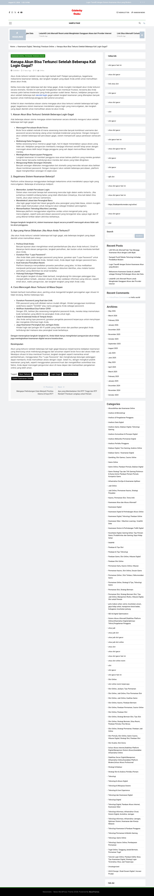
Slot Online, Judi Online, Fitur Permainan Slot (125, 693)
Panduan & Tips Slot (115, 547)
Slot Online (112, 679)
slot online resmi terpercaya (118, 684)
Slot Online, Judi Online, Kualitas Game (122, 698)
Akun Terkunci (24, 374)
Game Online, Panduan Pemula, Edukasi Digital (125, 467)
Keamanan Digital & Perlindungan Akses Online (126, 512)
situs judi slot (113, 633)
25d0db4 (16, 70)
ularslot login (41, 95)
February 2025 (113, 376)
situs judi (111, 628)
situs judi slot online (116, 642)
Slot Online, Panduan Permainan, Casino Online (126, 707)
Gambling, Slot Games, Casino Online (122, 457)
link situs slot (113, 84)
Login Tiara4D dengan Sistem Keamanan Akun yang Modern (108, 2)
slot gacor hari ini (115, 65)
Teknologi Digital (114, 800)
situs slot (111, 647)
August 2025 (113, 348)
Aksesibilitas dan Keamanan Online (121, 408)
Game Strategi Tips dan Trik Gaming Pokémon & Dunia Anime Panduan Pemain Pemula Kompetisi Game (125, 474)
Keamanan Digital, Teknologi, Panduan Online (27, 56)
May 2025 (112, 362)
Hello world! (135, 297)
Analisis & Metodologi (116, 413)
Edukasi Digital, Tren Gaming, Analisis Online (125, 448)
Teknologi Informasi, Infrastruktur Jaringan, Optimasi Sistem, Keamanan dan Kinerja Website (124, 821)
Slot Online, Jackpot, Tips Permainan (122, 689)
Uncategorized (113, 867)
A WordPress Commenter (118, 297)
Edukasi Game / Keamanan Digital (121, 453)
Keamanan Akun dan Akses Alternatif (122, 502)
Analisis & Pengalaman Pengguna (120, 418)
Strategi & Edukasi (115, 767)
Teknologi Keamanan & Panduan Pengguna (124, 829)
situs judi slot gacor (115, 637)
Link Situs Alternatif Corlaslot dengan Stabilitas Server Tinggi (124, 33)
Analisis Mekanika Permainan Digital (122, 439)
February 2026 (113, 320)
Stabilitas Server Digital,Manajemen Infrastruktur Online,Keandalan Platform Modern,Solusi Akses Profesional (123, 759)
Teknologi (112, 776)
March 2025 (112, 372)
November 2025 (114, 334)
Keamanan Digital (115, 507)
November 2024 (114, 390)
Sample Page (74, 23)
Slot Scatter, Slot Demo (117, 743)
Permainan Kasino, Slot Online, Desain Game (125, 571)
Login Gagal (56, 374)
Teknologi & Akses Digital (118, 781)
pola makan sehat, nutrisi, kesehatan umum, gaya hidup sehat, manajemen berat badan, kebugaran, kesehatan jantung (124, 606)
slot (109, 112)
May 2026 (112, 311)
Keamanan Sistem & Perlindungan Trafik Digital (126, 528)
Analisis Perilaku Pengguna (118, 443)
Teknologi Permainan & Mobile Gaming (123, 833)
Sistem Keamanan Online (22, 378)
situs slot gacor (114, 75)
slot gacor (112, 93)
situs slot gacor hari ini (117, 149)
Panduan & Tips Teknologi (118, 552)
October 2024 (113, 395)
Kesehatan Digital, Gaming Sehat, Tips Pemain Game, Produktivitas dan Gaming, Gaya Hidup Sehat (125, 535)
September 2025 (114, 344)
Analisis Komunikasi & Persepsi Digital (123, 434)
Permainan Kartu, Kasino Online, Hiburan (123, 566)
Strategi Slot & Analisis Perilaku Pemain (123, 772)
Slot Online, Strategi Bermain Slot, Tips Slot (124, 717)
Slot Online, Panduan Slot (117, 712)
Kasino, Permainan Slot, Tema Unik (121, 498)
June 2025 (112, 358)
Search (110, 231)
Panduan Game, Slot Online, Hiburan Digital (124, 557)
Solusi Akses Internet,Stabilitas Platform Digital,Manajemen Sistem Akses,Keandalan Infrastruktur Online (124, 750)
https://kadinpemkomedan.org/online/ (122, 205)
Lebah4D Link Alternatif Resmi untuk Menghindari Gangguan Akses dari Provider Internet (57, 33)
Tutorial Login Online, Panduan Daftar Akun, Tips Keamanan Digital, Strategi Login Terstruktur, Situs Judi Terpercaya (124, 859)
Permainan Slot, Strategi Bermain (120, 590)
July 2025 (111, 353)
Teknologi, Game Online (117, 838)
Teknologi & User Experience (119, 790)
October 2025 (113, 339)
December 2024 (114, 386)
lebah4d (111, 543)
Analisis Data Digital (116, 422)
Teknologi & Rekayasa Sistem (119, 786)
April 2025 (112, 367)
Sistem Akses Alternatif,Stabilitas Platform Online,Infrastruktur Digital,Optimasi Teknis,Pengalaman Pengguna (124, 620)
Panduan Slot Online (115, 561)
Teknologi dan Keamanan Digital (120, 795)
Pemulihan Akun (70, 374)
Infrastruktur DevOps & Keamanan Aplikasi (124, 481)
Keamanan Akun (40, 374)
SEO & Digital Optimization (118, 614)
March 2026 (112, 316)
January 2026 (113, 325)
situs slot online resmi (116, 661)
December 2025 (114, 330)
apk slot (111, 177)
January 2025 (113, 381)
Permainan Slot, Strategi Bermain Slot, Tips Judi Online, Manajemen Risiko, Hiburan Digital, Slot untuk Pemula (126, 596)
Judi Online (112, 486)
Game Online (113, 462)
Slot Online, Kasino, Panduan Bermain (122, 703)
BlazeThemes (94, 892)
